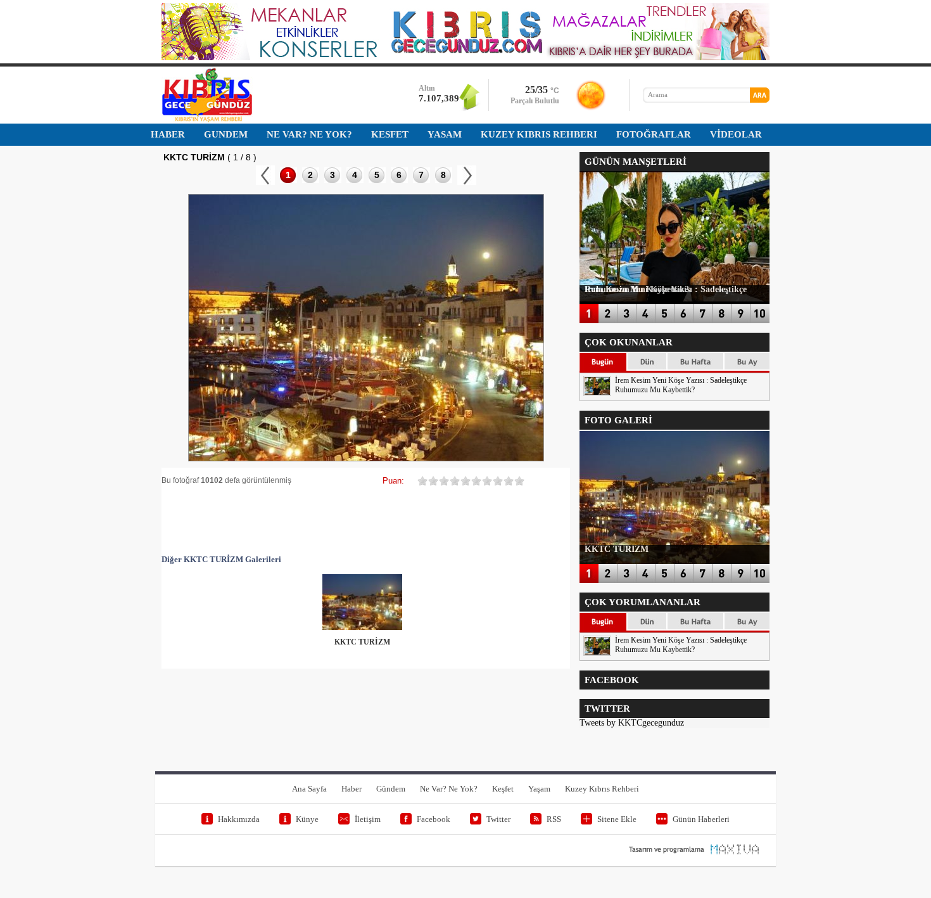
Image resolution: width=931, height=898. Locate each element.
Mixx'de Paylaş (483, 520)
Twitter (498, 819)
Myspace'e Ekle (293, 520)
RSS (554, 819)
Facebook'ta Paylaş (217, 520)
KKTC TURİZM (362, 642)
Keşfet (503, 788)
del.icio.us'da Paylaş (445, 520)
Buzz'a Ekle (521, 520)
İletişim (368, 819)
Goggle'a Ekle (331, 520)
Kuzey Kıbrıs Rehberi (602, 788)
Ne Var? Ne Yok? (449, 788)
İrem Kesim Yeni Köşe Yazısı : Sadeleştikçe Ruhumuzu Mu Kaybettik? (681, 385)
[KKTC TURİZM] (362, 627)
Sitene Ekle (616, 819)
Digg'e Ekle (369, 520)
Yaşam (539, 788)
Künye (307, 819)
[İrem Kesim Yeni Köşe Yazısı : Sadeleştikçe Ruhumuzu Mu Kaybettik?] (597, 393)
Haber (351, 788)
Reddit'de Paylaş (407, 520)
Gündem (390, 788)
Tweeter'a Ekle (255, 520)
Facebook (433, 819)
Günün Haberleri (701, 819)
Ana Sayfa (309, 788)
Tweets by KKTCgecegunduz (632, 723)
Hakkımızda (239, 819)
